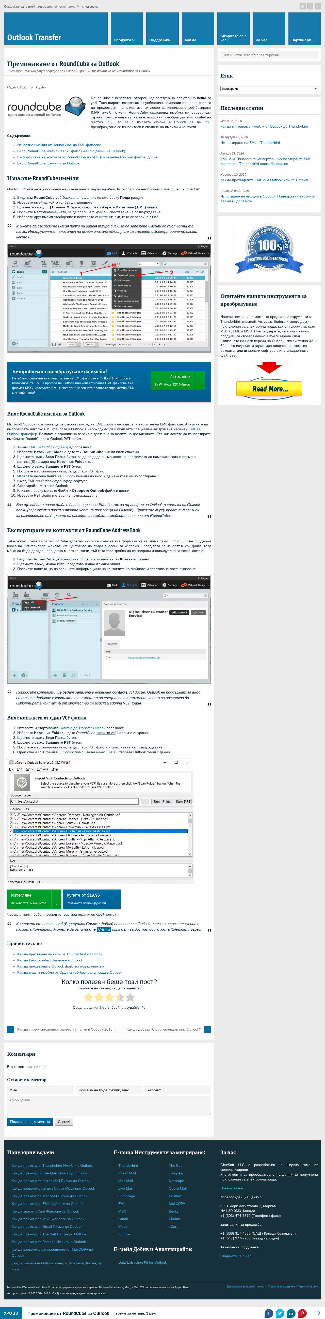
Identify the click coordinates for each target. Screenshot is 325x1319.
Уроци (82, 71)
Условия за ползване (281, 1286)
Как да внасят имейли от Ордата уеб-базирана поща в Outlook (69, 972)
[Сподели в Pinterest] (302, 1313)
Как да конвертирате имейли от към (53, 1188)
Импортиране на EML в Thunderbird (250, 143)
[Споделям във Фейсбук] (269, 1313)
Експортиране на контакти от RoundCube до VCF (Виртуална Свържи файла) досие (87, 157)
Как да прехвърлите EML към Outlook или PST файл (264, 180)
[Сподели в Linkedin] (291, 1313)
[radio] (88, 998)
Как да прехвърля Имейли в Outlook (52, 1165)
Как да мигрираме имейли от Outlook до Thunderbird (264, 126)
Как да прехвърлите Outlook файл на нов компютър (60, 966)
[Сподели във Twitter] (280, 1313)
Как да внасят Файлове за (45, 1211)
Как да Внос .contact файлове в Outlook (50, 960)
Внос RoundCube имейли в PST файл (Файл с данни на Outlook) (71, 151)
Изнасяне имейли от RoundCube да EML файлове (59, 145)
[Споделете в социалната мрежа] (303, 6)
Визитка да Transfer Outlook (82, 728)
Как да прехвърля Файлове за (47, 1204)
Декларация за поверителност (246, 1286)
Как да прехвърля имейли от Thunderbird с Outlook (59, 954)
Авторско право (308, 1286)
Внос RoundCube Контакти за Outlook (48, 163)
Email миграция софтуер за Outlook (49, 71)
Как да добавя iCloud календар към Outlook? (164, 1029)
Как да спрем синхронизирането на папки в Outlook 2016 (64, 1029)
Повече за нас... (233, 1188)
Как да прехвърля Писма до (49, 1173)
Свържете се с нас (235, 1256)
